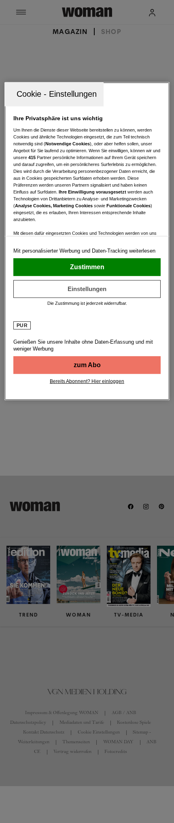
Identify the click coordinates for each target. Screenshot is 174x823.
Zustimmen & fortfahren (87, 267)
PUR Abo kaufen (87, 365)
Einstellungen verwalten (87, 289)
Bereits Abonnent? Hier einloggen (87, 381)
